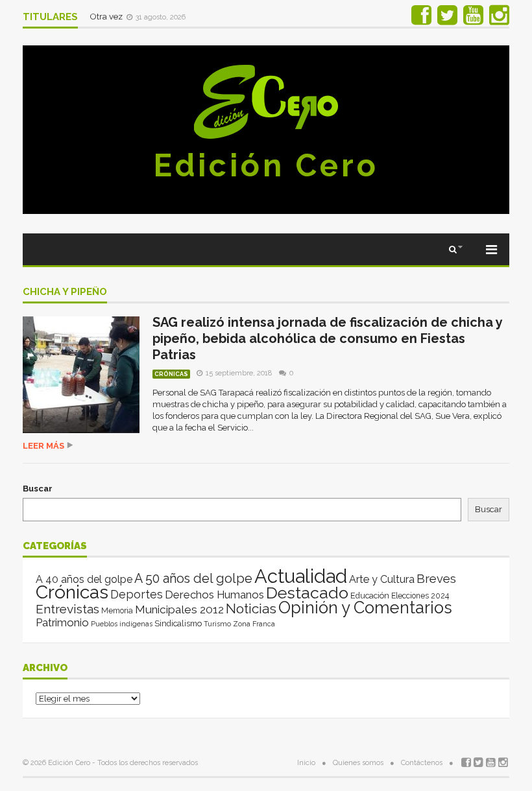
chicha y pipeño (65, 292)
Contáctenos (421, 763)
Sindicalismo (178, 623)
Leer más (43, 446)
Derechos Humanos (214, 594)
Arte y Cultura (382, 579)
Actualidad (300, 576)
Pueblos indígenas (121, 624)
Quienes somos (358, 763)
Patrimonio (62, 622)
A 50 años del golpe (193, 578)
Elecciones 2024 (420, 595)
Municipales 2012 (179, 609)
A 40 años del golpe (84, 579)
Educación (369, 595)
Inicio (306, 763)
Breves (436, 578)
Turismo (217, 624)
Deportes (136, 594)
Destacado (307, 592)
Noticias (251, 608)
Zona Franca (254, 624)
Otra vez (107, 16)
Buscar (38, 488)
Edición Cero (266, 165)
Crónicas (171, 374)
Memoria (117, 610)
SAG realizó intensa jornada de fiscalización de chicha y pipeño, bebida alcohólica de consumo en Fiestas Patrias (327, 338)
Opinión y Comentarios (365, 607)
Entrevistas (67, 609)
